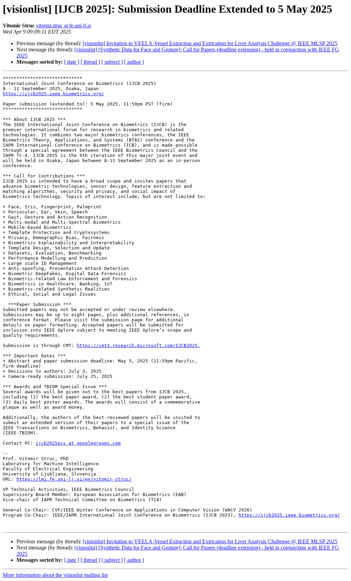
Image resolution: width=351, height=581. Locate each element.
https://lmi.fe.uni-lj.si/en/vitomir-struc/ (74, 479)
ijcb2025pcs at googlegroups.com (78, 443)
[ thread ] (90, 62)
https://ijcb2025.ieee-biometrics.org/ (53, 93)
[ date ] (71, 62)
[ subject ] (112, 62)
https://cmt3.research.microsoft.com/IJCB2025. (138, 345)
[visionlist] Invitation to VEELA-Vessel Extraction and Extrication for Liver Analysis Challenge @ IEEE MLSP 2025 (210, 43)
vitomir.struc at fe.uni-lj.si (63, 25)
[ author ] (134, 62)
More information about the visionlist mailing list (55, 575)
